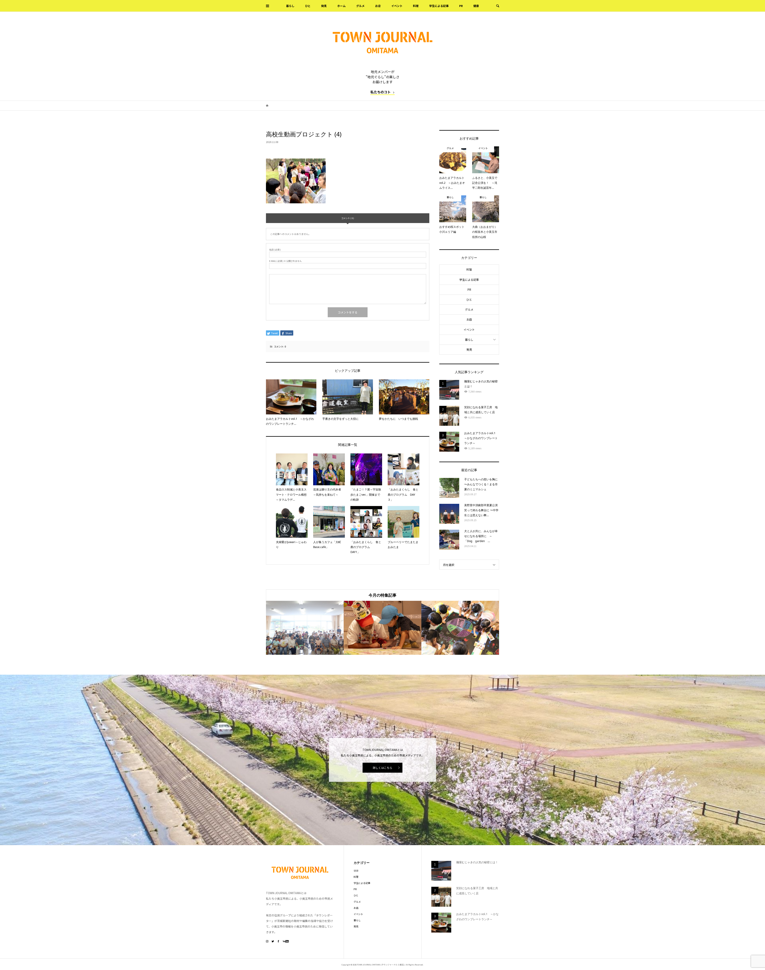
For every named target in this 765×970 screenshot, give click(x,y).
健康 (476, 6)
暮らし (290, 6)
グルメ (360, 6)
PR (461, 6)
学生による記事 (439, 6)
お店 (378, 6)
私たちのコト (380, 91)
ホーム (341, 6)
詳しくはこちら (382, 768)
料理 (416, 6)
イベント (396, 6)
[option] (305, 628)
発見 (324, 6)
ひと (308, 6)
